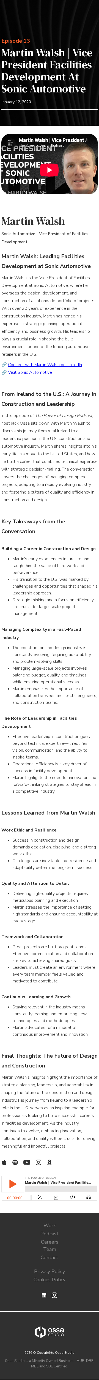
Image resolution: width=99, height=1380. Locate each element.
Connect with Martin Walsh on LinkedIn (45, 365)
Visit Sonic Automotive (30, 372)
